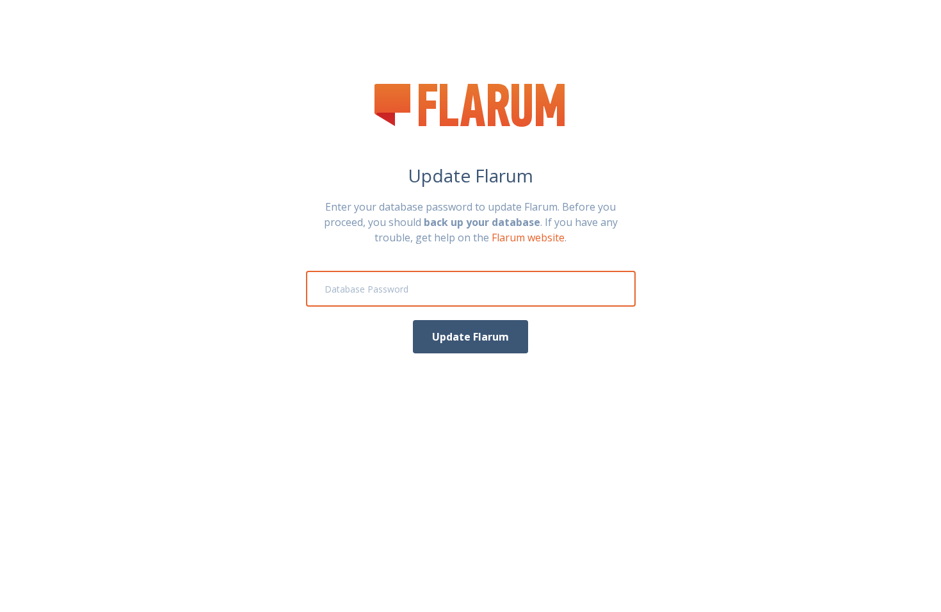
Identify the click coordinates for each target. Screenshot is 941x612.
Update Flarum (470, 337)
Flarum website (528, 237)
